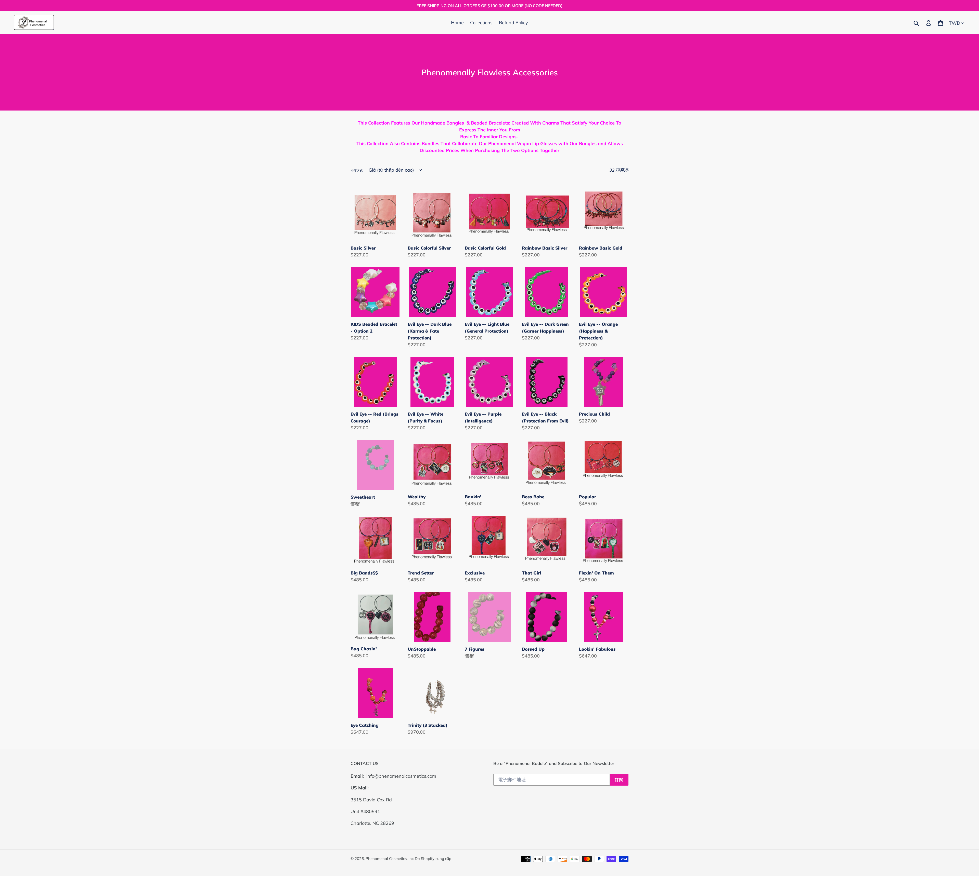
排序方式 (357, 170)
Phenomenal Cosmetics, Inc (390, 858)
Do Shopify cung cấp (433, 858)
